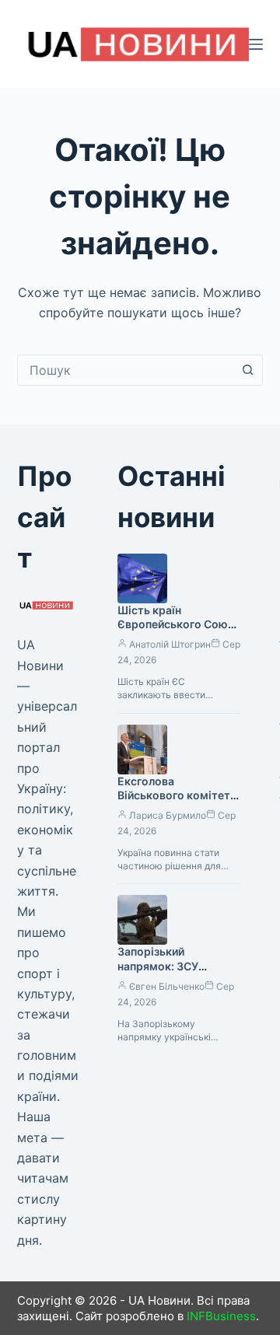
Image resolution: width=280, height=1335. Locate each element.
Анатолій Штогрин (170, 644)
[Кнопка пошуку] (247, 370)
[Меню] (256, 44)
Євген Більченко (167, 986)
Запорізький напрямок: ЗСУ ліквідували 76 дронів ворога (176, 973)
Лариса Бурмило (167, 815)
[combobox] (125, 370)
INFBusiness (221, 1316)
